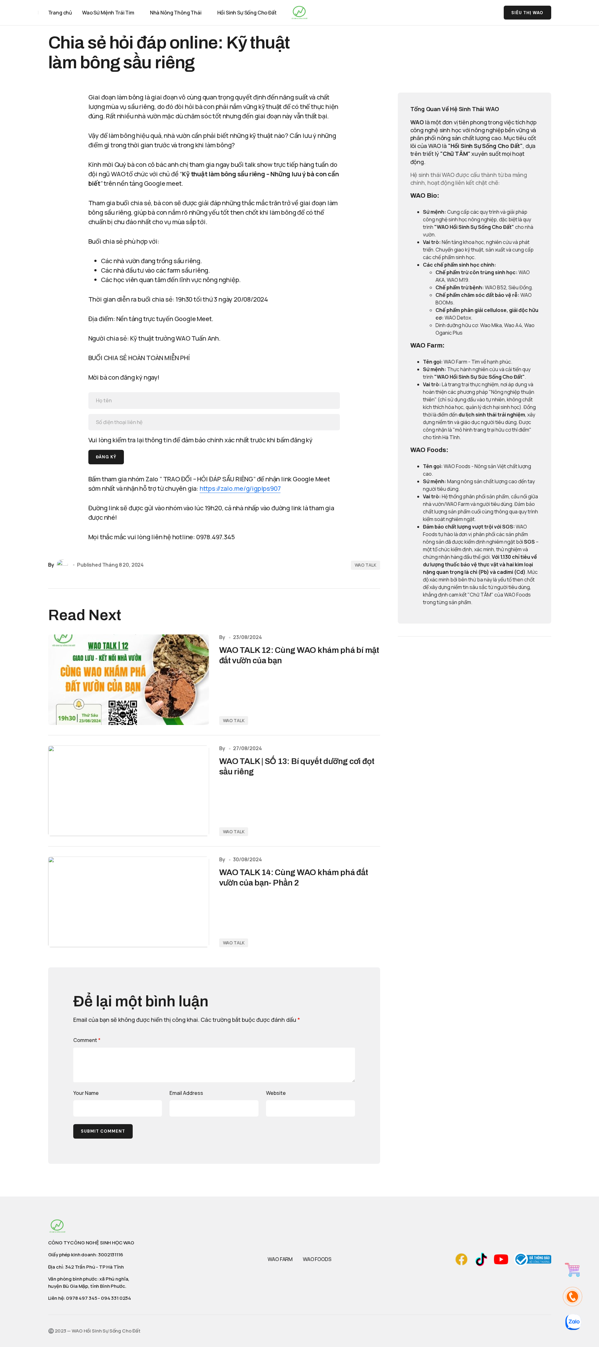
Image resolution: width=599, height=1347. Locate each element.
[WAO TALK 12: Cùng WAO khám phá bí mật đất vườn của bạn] (128, 679)
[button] (475, 12)
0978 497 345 (81, 1298)
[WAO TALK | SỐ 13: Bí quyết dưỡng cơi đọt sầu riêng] (128, 790)
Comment (87, 1040)
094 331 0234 (116, 1298)
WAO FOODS (317, 1259)
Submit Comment (103, 1131)
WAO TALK (365, 565)
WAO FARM (280, 1259)
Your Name (86, 1092)
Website (276, 1092)
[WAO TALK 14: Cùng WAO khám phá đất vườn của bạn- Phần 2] (128, 902)
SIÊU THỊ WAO (527, 12)
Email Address (186, 1092)
